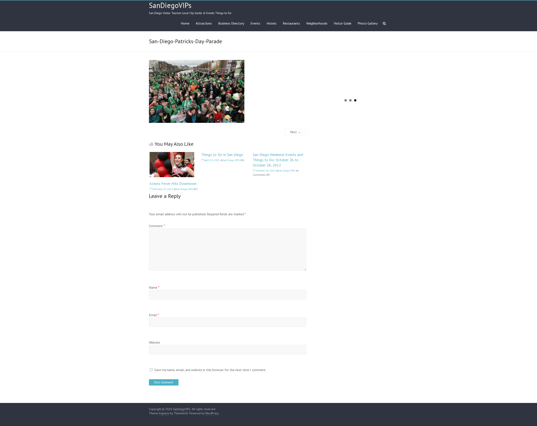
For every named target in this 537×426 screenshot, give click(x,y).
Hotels (271, 23)
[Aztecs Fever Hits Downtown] (172, 154)
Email (154, 315)
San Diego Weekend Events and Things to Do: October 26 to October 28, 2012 (278, 160)
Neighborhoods (316, 23)
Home (185, 23)
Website (154, 342)
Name (154, 287)
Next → (295, 132)
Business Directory (231, 23)
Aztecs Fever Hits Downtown (173, 183)
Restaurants (291, 23)
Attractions (204, 23)
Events (255, 23)
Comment (157, 226)
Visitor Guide (342, 23)
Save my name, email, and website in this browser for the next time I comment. (210, 370)
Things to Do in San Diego (222, 154)
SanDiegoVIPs (170, 5)
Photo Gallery (368, 23)
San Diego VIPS (184, 189)
